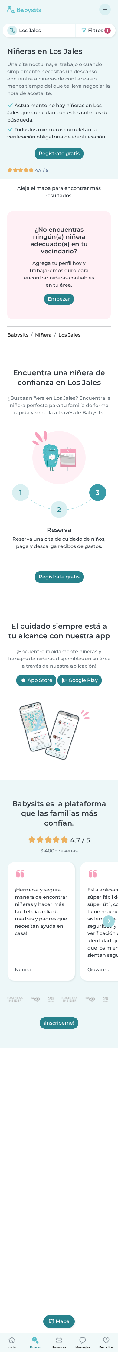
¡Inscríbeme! (59, 1022)
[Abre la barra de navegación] (105, 9)
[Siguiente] (109, 921)
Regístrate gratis (59, 153)
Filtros (97, 30)
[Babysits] (24, 9)
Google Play (82, 680)
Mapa (63, 1321)
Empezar (59, 299)
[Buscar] (12, 30)
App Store (39, 680)
